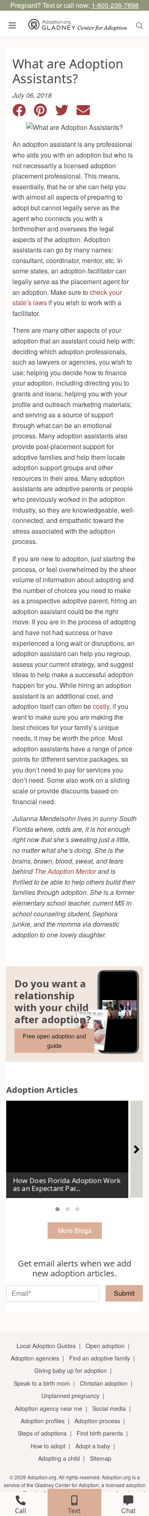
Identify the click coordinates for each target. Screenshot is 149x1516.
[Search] (139, 25)
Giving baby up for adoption (70, 1370)
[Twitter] (66, 112)
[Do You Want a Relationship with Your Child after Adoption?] (74, 1013)
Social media (109, 1408)
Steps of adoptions (42, 1433)
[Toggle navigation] (12, 25)
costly (101, 706)
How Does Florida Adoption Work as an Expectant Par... (67, 1184)
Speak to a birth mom (42, 1383)
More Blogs (74, 1230)
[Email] (86, 112)
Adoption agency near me (48, 1408)
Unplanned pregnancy (70, 1395)
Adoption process (97, 1421)
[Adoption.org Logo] (77, 25)
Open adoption (105, 1346)
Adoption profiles (43, 1421)
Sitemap (100, 1458)
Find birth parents (100, 1433)
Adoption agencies (35, 1358)
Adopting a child (59, 1458)
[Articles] (136, 1149)
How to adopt (48, 1446)
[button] (57, 1209)
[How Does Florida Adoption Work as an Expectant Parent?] (67, 1146)
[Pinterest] (44, 112)
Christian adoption (103, 1383)
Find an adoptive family (99, 1358)
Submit (124, 1293)
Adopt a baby (92, 1446)
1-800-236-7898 (115, 5)
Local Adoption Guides (46, 1346)
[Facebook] (23, 112)
